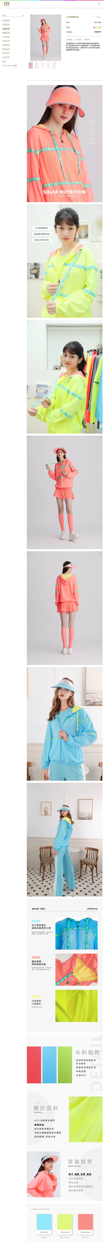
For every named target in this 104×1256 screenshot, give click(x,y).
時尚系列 (6, 41)
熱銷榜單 (6, 29)
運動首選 (6, 33)
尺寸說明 (78, 39)
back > (99, 17)
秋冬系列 (6, 57)
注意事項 (87, 39)
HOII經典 (5, 37)
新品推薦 (6, 21)
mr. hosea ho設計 (9, 66)
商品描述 (70, 39)
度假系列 (6, 49)
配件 (4, 62)
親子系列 (6, 53)
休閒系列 (6, 45)
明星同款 (6, 25)
